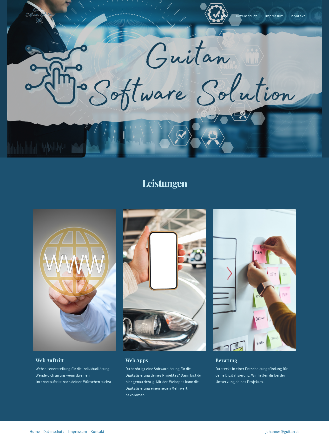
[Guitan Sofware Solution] (39, 15)
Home (223, 15)
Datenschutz (246, 15)
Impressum (274, 15)
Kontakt (298, 15)
